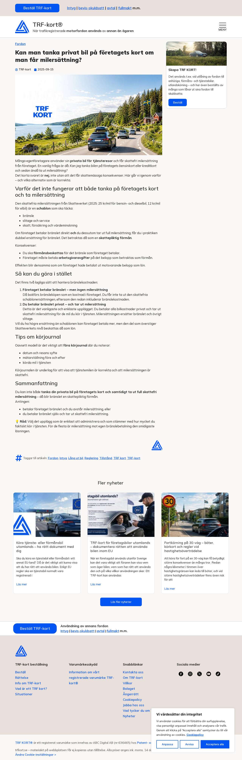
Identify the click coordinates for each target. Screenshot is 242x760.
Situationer (24, 694)
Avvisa (189, 744)
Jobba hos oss (133, 705)
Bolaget (129, 689)
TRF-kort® (48, 24)
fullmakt (125, 8)
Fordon (20, 44)
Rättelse (21, 678)
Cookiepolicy (195, 734)
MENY (222, 29)
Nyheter (129, 716)
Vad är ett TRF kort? (31, 689)
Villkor (127, 683)
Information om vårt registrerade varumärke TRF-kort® (91, 677)
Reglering (91, 458)
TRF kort (119, 458)
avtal (101, 631)
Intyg (63, 458)
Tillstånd (105, 458)
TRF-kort (133, 458)
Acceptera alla (215, 744)
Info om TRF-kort (28, 683)
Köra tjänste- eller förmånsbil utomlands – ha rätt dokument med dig (45, 546)
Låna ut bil (75, 458)
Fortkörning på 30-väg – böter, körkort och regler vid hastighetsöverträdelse (189, 546)
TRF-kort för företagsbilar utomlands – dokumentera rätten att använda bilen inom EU (120, 546)
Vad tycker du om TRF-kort (143, 710)
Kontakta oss (133, 672)
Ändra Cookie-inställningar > (35, 754)
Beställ (177, 102)
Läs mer (21, 584)
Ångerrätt (131, 694)
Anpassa (167, 744)
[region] (192, 730)
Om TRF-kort (133, 678)
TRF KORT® (24, 742)
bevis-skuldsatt (91, 8)
